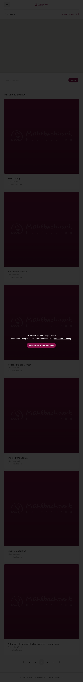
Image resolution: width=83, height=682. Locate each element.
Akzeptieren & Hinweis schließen (41, 345)
